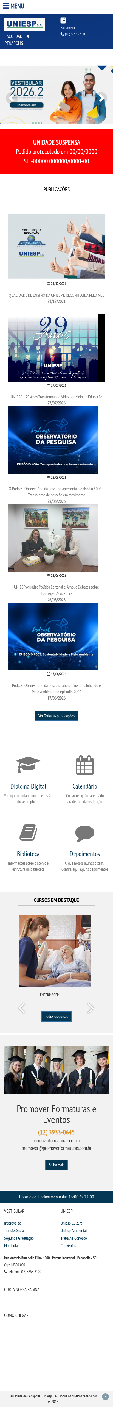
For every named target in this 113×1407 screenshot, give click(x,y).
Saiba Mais (56, 1164)
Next (90, 1009)
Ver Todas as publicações (56, 715)
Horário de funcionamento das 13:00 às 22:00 (56, 1197)
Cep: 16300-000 (14, 1264)
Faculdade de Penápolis (17, 39)
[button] (8, 94)
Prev (22, 1009)
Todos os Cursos (56, 1016)
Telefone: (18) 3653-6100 (24, 1271)
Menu (17, 6)
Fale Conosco (68, 28)
